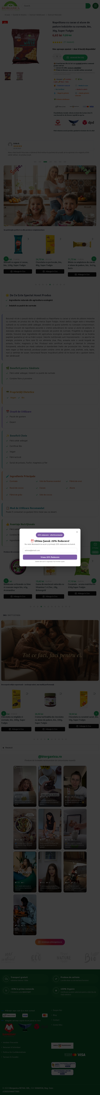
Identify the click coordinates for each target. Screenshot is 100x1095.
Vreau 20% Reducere (50, 557)
